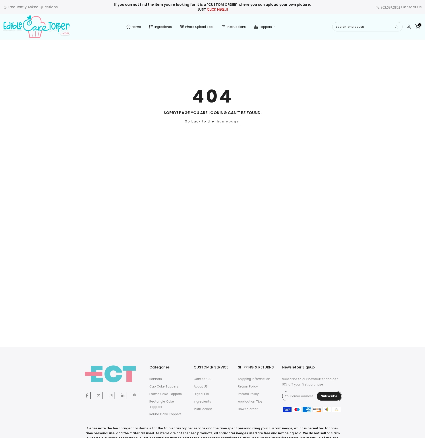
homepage (228, 121)
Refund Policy (248, 394)
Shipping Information (254, 379)
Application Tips (250, 401)
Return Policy (248, 386)
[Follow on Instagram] (110, 395)
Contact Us (401, 7)
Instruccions (236, 27)
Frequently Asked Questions (32, 7)
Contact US (202, 379)
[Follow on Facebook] (87, 395)
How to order (248, 409)
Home (136, 27)
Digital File (201, 394)
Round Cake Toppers (165, 414)
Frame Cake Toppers (165, 394)
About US (201, 386)
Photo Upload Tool (199, 27)
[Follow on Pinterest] (134, 395)
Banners (155, 379)
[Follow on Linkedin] (122, 395)
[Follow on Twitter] (98, 395)
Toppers (265, 27)
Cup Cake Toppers (163, 386)
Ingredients (163, 27)
